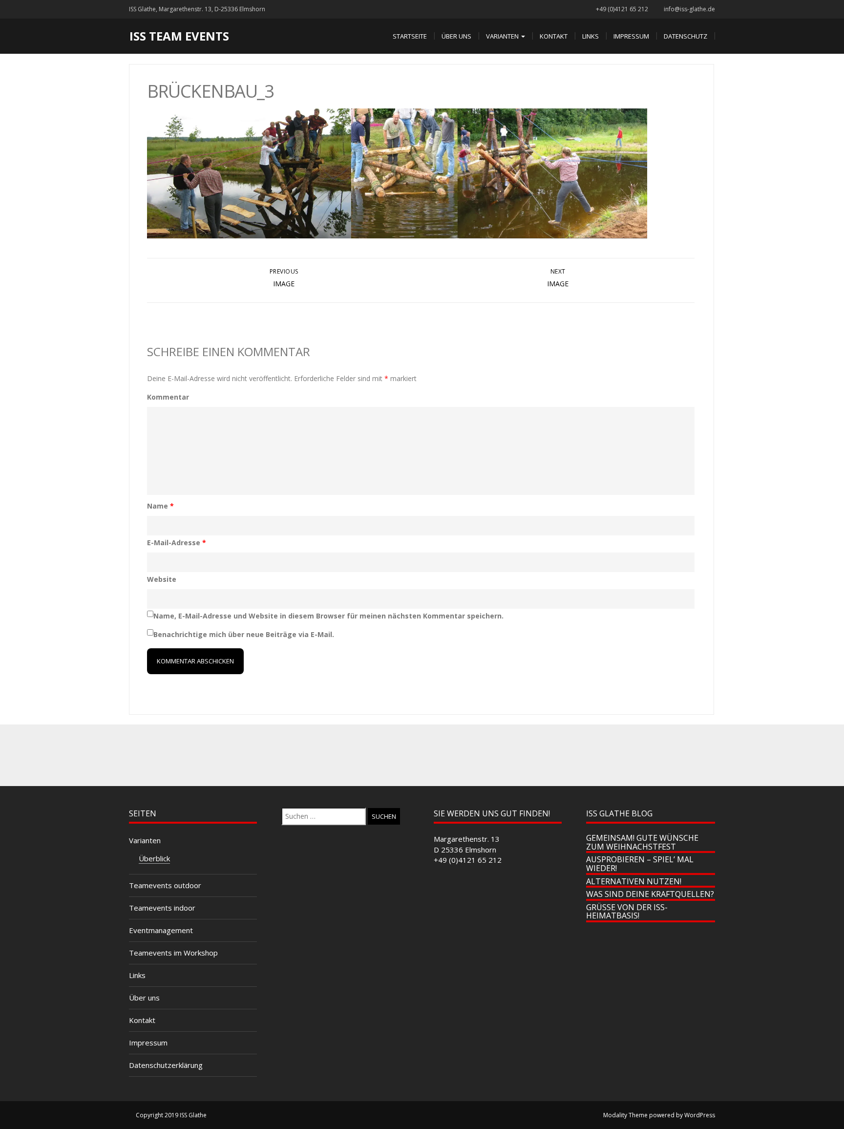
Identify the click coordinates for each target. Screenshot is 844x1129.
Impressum (631, 36)
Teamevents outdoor (165, 885)
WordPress (699, 1115)
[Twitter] (400, 755)
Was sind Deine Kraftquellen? (650, 894)
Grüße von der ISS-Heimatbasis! (627, 911)
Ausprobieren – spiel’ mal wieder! (640, 863)
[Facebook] (379, 755)
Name (160, 506)
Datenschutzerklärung (166, 1065)
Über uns (456, 36)
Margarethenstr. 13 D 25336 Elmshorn (467, 844)
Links (590, 36)
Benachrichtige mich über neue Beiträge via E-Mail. (243, 634)
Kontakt (554, 36)
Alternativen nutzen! (633, 881)
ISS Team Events (179, 36)
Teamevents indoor (162, 908)
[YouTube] (465, 755)
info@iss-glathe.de (689, 9)
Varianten (503, 36)
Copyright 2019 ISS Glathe (171, 1115)
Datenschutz (685, 36)
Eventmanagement (161, 930)
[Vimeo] (443, 755)
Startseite (410, 36)
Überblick (154, 858)
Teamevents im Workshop (173, 953)
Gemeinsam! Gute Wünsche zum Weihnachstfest (642, 842)
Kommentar (168, 397)
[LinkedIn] (422, 755)
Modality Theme (625, 1115)
